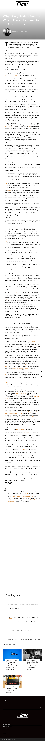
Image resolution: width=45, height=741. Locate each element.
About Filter (5, 700)
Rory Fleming (26, 673)
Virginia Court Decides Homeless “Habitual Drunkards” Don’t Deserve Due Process (32, 664)
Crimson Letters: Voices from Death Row (22, 496)
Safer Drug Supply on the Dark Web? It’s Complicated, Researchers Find (23, 617)
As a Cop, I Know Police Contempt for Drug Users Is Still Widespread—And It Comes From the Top (12, 664)
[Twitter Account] (5, 2)
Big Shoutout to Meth (13, 626)
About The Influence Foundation (8, 703)
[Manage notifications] (2, 738)
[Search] (40, 708)
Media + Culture (6, 731)
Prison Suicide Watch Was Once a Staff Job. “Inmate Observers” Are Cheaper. (24, 639)
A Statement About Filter (14, 608)
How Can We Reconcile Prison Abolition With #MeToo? (11, 689)
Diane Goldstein (6, 673)
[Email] (11, 483)
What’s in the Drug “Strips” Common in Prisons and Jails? (20, 630)
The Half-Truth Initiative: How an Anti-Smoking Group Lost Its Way (22, 634)
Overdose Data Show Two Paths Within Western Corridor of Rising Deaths (24, 604)
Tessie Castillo (16, 31)
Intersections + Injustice (7, 726)
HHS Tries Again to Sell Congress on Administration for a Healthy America (24, 599)
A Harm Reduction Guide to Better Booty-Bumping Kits (20, 613)
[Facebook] (6, 483)
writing (27, 493)
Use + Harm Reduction (7, 724)
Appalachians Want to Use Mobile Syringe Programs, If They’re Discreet (23, 621)
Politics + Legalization (7, 722)
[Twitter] (8, 483)
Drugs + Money (5, 728)
